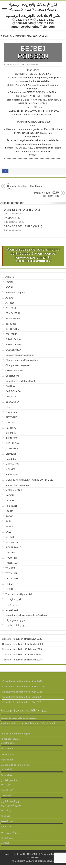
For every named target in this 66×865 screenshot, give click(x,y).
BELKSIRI (10, 308)
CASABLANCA (13, 349)
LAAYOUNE (11, 448)
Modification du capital (17, 485)
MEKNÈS (10, 469)
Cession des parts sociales (19, 355)
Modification (7, 748)
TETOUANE (11, 578)
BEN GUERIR (12, 313)
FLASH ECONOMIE (27, 854)
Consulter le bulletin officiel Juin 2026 (22, 649)
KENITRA (10, 427)
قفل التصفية (7, 789)
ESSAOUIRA (12, 401)
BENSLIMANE (12, 318)
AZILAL (9, 297)
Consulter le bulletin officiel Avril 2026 (22, 659)
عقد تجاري (6, 795)
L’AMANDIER (12, 217)
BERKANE (10, 323)
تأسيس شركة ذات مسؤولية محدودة (18, 717)
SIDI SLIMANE (14, 547)
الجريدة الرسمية (13, 599)
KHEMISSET (12, 433)
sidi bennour (12, 542)
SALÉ (8, 531)
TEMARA (11, 568)
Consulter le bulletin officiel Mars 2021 (24, 186)
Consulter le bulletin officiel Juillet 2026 (22, 644)
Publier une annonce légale (15, 733)
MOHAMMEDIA (13, 490)
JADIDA (9, 422)
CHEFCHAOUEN (14, 370)
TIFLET (9, 583)
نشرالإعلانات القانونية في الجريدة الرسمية (26, 615)
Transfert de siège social (18, 594)
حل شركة (6, 784)
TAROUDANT (13, 563)
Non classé (11, 505)
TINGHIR (10, 589)
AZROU (9, 303)
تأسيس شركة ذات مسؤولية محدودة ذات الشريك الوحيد (28, 723)
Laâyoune (10, 453)
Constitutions (20, 35)
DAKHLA (10, 386)
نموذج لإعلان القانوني (11, 780)
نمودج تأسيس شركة (15, 620)
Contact (5, 843)
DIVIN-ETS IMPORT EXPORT (22, 209)
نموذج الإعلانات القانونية (17, 625)
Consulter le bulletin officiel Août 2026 (22, 638)
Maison (7, 35)
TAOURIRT (12, 557)
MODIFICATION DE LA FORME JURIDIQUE (29, 479)
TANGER (10, 552)
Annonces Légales (15, 292)
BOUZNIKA (11, 334)
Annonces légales (10, 738)
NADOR (9, 495)
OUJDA (9, 511)
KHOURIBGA (12, 443)
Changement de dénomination (21, 360)
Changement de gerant (17, 365)
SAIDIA (9, 526)
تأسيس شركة (12, 604)
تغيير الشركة (11, 609)
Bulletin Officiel (13, 339)
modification (11, 474)
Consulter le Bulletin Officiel (20, 381)
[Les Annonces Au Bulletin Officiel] (33, 7)
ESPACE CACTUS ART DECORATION (46, 193)
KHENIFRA (11, 438)
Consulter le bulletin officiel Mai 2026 (21, 654)
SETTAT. (10, 537)
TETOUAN (11, 573)
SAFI (8, 521)
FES (7, 407)
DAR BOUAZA (13, 391)
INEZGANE (11, 417)
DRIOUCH (10, 396)
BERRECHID (12, 329)
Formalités (11, 412)
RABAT (9, 516)
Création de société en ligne (16, 764)
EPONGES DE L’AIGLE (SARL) (23, 226)
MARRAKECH (12, 464)
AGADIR (9, 282)
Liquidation (11, 459)
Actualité (10, 277)
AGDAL (9, 287)
